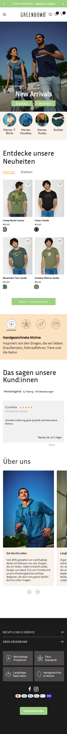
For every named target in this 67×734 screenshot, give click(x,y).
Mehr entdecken (33, 301)
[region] (33, 421)
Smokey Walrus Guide (47, 277)
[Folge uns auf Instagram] (36, 689)
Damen (39, 3)
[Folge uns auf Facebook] (30, 689)
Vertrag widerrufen (33, 710)
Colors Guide (42, 220)
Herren (51, 3)
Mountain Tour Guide (15, 277)
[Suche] (50, 14)
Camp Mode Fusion (13, 220)
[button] (33, 421)
